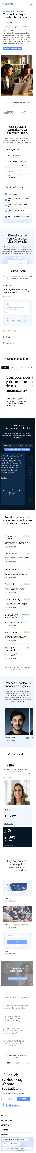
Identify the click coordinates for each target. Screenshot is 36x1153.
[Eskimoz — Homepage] (7, 4)
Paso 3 (21, 367)
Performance (6, 1123)
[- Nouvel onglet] (27, 741)
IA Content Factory (17, 449)
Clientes (4, 1133)
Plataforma (6, 1128)
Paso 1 (5, 367)
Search (4, 1118)
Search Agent (18, 446)
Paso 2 (13, 367)
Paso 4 (29, 367)
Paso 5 (17, 371)
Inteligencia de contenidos (17, 452)
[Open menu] (31, 4)
